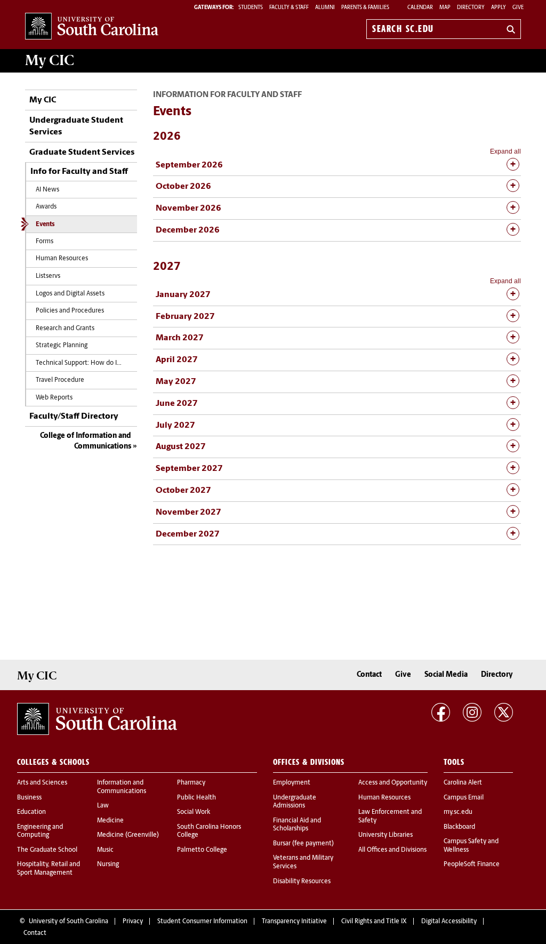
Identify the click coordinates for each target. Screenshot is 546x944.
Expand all (505, 151)
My (49, 60)
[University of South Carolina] (97, 719)
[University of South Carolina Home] (91, 27)
